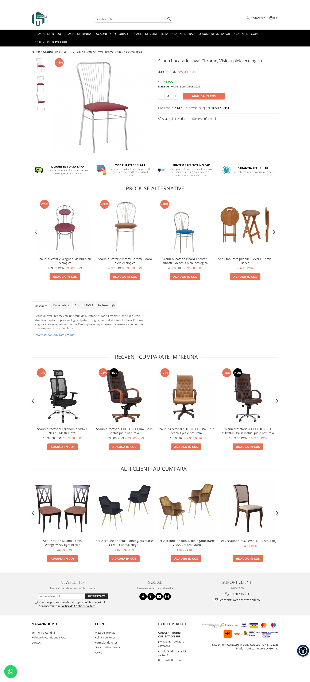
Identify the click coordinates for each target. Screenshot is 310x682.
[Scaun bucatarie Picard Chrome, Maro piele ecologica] (125, 227)
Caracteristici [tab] (61, 305)
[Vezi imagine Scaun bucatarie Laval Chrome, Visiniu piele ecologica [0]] (40, 66)
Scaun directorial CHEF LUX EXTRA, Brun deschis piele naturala (186, 431)
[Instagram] (167, 596)
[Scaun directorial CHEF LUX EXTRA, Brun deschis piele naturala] (186, 396)
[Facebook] (143, 596)
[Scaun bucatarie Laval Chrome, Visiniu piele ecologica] (102, 107)
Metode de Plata (105, 632)
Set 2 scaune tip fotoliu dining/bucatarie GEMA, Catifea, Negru (124, 543)
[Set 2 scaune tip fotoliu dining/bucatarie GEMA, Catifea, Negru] (124, 508)
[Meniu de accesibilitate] (303, 651)
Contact (37, 642)
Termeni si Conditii (43, 632)
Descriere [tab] (41, 306)
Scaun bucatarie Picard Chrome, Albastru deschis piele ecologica (185, 261)
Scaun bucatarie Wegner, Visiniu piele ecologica (65, 261)
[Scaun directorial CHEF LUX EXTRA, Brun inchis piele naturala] (124, 396)
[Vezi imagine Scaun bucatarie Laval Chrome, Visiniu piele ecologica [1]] (40, 84)
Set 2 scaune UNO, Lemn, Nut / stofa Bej (248, 541)
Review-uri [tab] (106, 305)
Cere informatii (205, 119)
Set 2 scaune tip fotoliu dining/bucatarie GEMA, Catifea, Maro (186, 543)
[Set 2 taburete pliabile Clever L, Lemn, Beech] (245, 227)
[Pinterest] (151, 596)
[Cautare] (169, 19)
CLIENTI (101, 624)
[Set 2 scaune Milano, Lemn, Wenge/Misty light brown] (62, 508)
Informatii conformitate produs (54, 335)
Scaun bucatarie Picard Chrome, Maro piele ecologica (125, 261)
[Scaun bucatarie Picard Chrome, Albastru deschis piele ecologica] (185, 227)
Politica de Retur (105, 637)
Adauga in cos (204, 96)
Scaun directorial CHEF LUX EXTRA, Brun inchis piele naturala (124, 431)
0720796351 (239, 594)
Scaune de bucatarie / (59, 52)
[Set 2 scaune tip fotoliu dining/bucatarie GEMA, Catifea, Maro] (186, 508)
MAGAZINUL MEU (45, 624)
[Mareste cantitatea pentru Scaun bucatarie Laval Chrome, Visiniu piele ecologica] (175, 96)
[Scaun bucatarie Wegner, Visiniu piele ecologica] (65, 227)
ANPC (98, 652)
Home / (37, 52)
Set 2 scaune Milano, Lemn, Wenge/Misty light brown (62, 543)
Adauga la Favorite (173, 119)
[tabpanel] (102, 107)
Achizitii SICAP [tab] (84, 305)
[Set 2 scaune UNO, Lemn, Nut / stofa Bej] (248, 508)
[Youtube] (159, 596)
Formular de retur (106, 642)
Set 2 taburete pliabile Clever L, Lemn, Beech (245, 261)
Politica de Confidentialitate (78, 606)
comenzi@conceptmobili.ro (239, 600)
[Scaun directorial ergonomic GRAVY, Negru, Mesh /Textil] (62, 396)
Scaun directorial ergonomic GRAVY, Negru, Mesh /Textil (62, 431)
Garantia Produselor (107, 647)
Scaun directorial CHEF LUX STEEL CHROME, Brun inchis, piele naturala (248, 431)
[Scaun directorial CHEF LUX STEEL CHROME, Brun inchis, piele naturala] (248, 396)
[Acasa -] (53, 19)
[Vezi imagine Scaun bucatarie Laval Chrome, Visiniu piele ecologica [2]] (40, 102)
